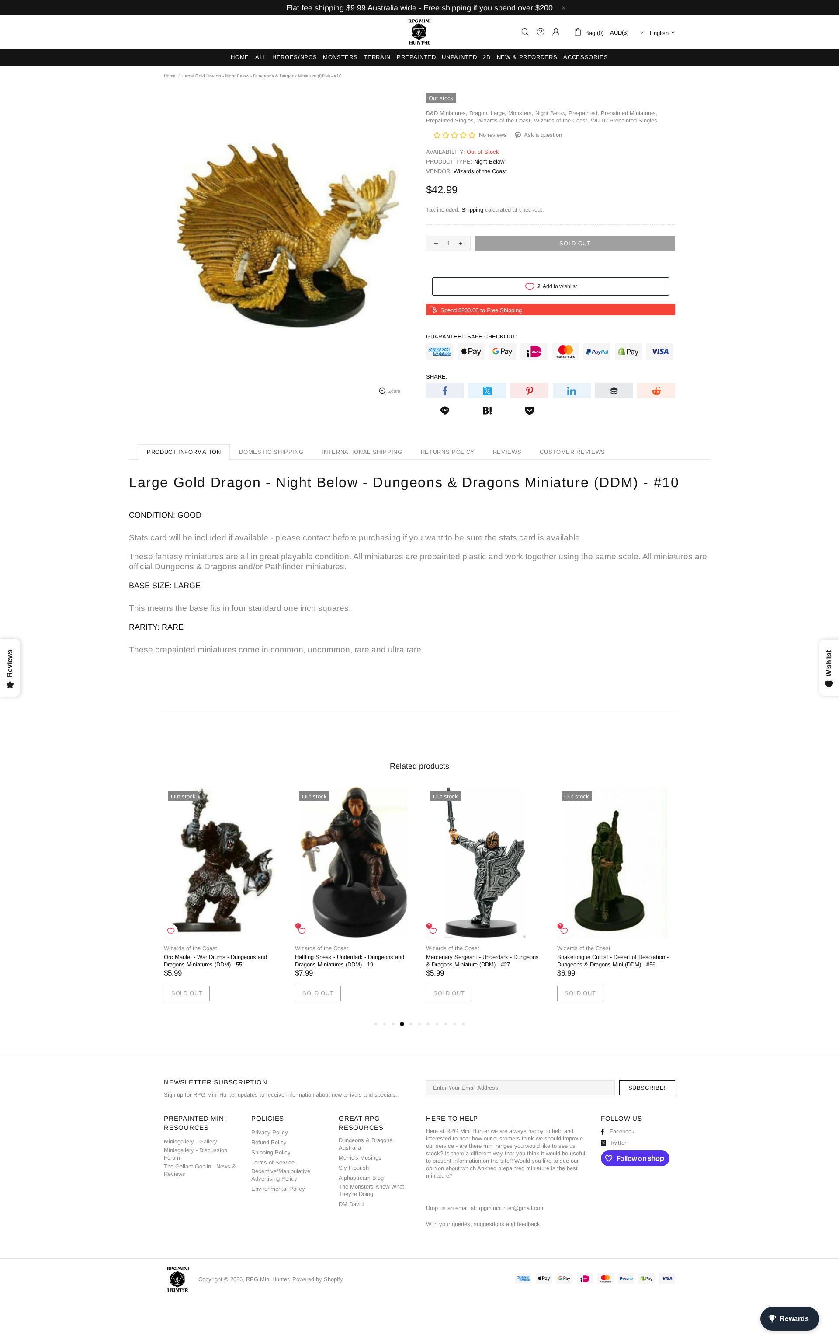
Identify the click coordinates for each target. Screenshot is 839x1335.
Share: (436, 376)
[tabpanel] (222, 903)
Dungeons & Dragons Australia (365, 1144)
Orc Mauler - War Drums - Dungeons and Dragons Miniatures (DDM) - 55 (215, 961)
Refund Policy (269, 1142)
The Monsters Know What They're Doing (371, 1190)
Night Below (489, 161)
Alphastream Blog (361, 1178)
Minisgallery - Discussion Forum (195, 1154)
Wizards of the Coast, (504, 120)
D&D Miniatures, (447, 113)
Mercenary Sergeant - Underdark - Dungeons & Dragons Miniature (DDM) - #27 (482, 961)
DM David (351, 1204)
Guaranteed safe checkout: (471, 336)
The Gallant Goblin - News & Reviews (200, 1170)
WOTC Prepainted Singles (624, 120)
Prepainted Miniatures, (629, 113)
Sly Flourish (354, 1167)
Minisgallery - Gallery (190, 1141)
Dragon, (479, 113)
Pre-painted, (584, 113)
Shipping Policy (271, 1152)
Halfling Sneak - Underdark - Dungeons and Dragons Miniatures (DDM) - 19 (349, 961)
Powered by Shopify (317, 1279)
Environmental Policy (278, 1188)
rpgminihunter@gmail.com (512, 1208)
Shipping (472, 209)
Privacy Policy (269, 1132)
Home (170, 75)
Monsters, (521, 113)
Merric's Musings (360, 1157)
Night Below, (551, 113)
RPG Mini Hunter (419, 32)
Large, (498, 113)
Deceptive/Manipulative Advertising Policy (280, 1175)
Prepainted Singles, (450, 120)
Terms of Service (273, 1162)
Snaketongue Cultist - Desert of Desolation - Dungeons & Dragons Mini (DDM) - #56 (613, 961)
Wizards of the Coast (480, 171)
